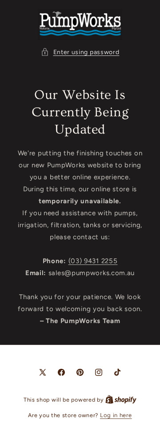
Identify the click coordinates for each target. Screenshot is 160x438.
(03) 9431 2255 (93, 261)
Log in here (116, 415)
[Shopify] (120, 399)
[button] (80, 52)
